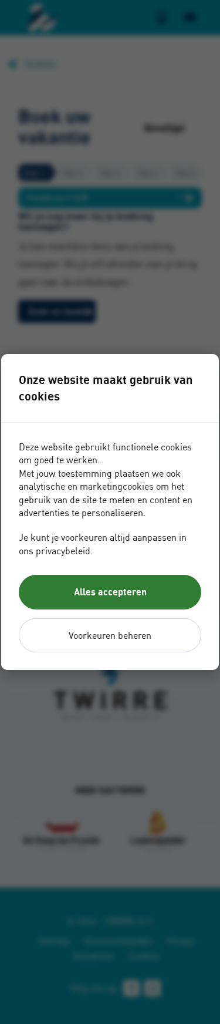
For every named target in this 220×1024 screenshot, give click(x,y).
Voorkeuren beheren (110, 635)
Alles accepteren (110, 592)
